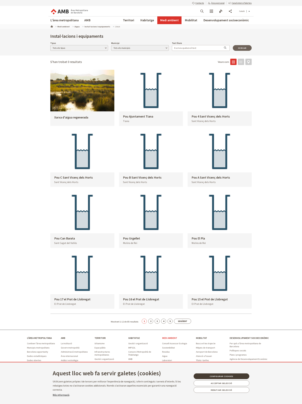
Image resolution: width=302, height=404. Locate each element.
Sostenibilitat (168, 347)
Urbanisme (100, 343)
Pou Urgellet (131, 238)
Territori (128, 20)
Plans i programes (238, 354)
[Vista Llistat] (241, 62)
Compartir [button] (230, 11)
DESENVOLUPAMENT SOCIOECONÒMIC (249, 337)
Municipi (115, 43)
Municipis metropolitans (38, 347)
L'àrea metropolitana (64, 20)
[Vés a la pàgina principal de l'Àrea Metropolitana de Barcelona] (69, 11)
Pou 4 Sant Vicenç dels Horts (211, 116)
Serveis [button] (211, 11)
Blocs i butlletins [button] (221, 11)
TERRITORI (100, 337)
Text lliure (177, 43)
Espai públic (100, 347)
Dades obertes (34, 360)
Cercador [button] (202, 11)
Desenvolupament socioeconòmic (226, 20)
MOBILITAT (201, 337)
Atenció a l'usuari (204, 356)
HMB (130, 359)
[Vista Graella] (233, 62)
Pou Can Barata (64, 238)
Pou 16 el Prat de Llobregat (141, 299)
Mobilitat (191, 20)
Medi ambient (169, 20)
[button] (198, 2)
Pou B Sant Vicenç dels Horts (142, 177)
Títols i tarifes (202, 360)
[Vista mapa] (248, 62)
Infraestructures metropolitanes (102, 353)
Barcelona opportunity (37, 351)
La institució (66, 343)
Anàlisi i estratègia (69, 360)
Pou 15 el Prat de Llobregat (210, 299)
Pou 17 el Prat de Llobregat (72, 299)
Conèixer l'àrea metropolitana (41, 343)
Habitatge (147, 20)
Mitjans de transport (205, 347)
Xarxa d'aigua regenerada (71, 117)
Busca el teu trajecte (205, 343)
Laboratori (167, 360)
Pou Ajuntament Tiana (138, 116)
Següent (182, 321)
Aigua (164, 356)
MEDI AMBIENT (169, 337)
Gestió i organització (104, 359)
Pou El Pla (198, 238)
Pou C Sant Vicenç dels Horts (73, 177)
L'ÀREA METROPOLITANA (39, 337)
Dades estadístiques (37, 356)
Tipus (53, 43)
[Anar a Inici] (51, 26)
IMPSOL (131, 347)
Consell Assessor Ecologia (174, 343)
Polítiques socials (238, 350)
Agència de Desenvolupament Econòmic (248, 359)
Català (242, 11)
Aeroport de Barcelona (207, 351)
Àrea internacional (69, 356)
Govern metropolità (70, 347)
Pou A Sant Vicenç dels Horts (211, 177)
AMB (87, 20)
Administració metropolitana (74, 351)
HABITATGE (134, 337)
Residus (166, 351)
